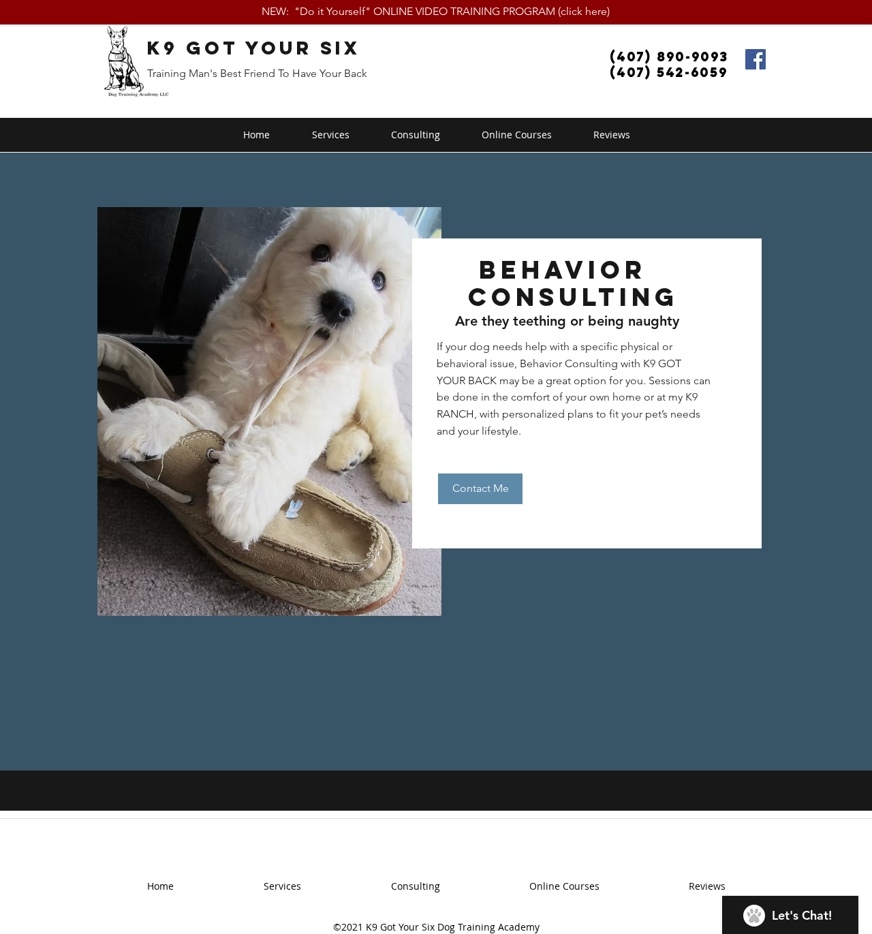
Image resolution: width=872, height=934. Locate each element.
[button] (330, 135)
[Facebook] (755, 59)
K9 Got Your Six (253, 47)
